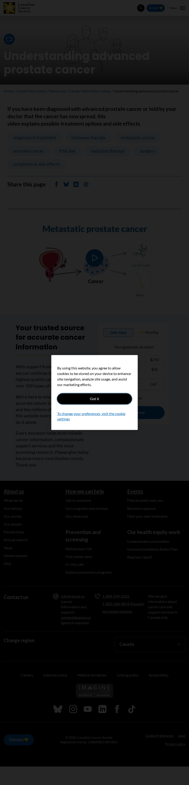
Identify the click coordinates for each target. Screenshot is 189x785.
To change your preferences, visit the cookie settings (91, 416)
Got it (94, 398)
